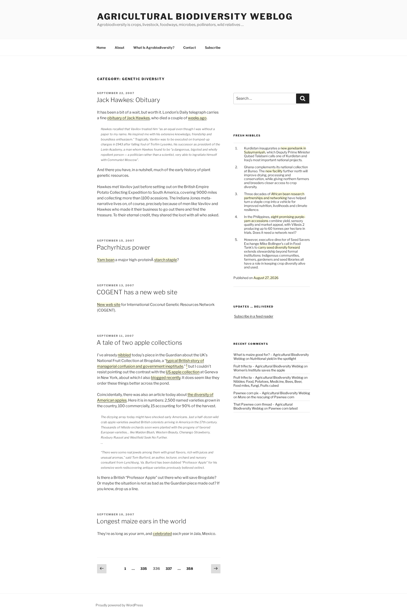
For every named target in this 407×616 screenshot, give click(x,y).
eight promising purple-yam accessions (274, 219)
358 (190, 568)
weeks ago (197, 118)
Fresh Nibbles (247, 135)
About (119, 47)
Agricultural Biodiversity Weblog (195, 16)
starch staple (165, 260)
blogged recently (165, 377)
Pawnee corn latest (283, 408)
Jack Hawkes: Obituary (128, 99)
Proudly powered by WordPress (119, 605)
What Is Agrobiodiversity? (153, 47)
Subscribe (212, 47)
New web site (108, 304)
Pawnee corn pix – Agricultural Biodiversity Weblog (271, 393)
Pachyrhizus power (123, 247)
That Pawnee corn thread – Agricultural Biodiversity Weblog (263, 406)
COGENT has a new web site (137, 292)
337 (169, 568)
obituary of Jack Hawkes (128, 118)
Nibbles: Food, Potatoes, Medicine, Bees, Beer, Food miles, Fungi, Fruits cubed (267, 383)
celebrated (162, 533)
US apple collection (182, 372)
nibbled (124, 355)
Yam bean (105, 260)
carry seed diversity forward (279, 247)
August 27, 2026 (265, 278)
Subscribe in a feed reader (253, 316)
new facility (273, 171)
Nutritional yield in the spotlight (273, 359)
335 (144, 568)
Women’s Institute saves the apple (259, 370)
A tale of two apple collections (139, 342)
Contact (189, 47)
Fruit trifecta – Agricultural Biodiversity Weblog (268, 366)
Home (101, 47)
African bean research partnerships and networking (274, 196)
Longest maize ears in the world (141, 521)
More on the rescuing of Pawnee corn (266, 397)
